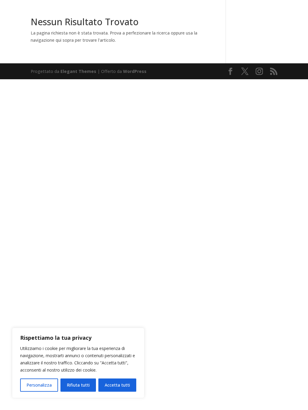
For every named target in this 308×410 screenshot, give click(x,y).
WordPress (134, 71)
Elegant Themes (78, 71)
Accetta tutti (117, 385)
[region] (78, 363)
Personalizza (39, 385)
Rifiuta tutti (78, 385)
